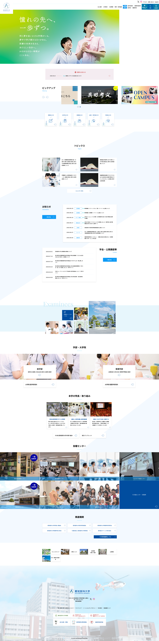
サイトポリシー (52, 608)
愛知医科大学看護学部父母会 (54, 530)
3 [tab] (81, 107)
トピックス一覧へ (79, 191)
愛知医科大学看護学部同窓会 (105, 525)
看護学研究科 (138, 6)
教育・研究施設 (118, 7)
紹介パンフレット (87, 435)
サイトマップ (78, 608)
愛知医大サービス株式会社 (104, 530)
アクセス (145, 2)
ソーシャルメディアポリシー (89, 608)
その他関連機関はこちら (105, 537)
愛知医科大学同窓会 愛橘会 (54, 525)
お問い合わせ (151, 2)
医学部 (129, 8)
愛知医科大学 (6, 7)
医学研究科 (130, 6)
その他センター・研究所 (139, 495)
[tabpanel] (81, 95)
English (156, 2)
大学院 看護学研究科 (111, 384)
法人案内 (100, 7)
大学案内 (105, 7)
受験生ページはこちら (68, 315)
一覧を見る (48, 217)
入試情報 (111, 7)
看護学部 (135, 8)
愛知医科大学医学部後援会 (79, 525)
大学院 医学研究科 (31, 384)
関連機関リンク (107, 608)
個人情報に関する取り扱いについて (66, 608)
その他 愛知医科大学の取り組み (64, 435)
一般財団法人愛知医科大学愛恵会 (79, 530)
